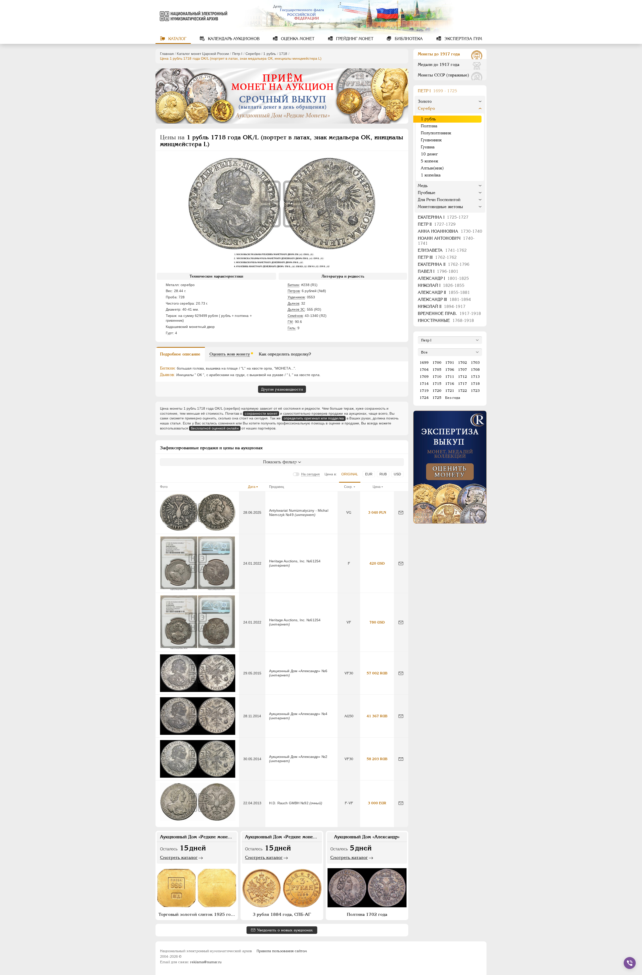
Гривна (428, 147)
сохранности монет (261, 413)
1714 (424, 384)
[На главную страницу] (192, 16)
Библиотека (408, 38)
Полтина (429, 126)
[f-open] (630, 963)
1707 (462, 370)
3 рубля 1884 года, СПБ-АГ (282, 914)
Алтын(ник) (432, 168)
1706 (449, 370)
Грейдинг (354, 38)
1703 (475, 363)
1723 (475, 391)
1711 (449, 377)
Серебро (253, 54)
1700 (436, 363)
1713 (475, 377)
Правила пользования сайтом (282, 951)
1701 (449, 363)
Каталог (176, 38)
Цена (376, 487)
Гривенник (431, 140)
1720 (436, 391)
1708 (475, 370)
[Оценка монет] (450, 467)
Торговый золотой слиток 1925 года (196, 914)
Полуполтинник (436, 133)
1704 (424, 370)
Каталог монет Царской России (203, 54)
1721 (449, 391)
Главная (167, 54)
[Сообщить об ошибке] (401, 512)
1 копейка (431, 175)
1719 (424, 391)
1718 (283, 54)
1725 (436, 398)
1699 (424, 363)
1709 (424, 377)
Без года (452, 398)
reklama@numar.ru (205, 962)
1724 (424, 398)
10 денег (429, 154)
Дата (251, 487)
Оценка (297, 38)
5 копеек (429, 161)
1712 (462, 377)
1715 (436, 384)
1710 (436, 377)
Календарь (233, 38)
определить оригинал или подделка (314, 418)
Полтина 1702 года (367, 914)
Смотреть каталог (179, 857)
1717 (462, 384)
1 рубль (269, 54)
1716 (449, 384)
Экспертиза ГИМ (462, 38)
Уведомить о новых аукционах (285, 930)
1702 (462, 363)
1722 (462, 391)
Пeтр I (237, 54)
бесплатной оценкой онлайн (215, 428)
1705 (436, 370)
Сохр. (348, 487)
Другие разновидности (282, 389)
